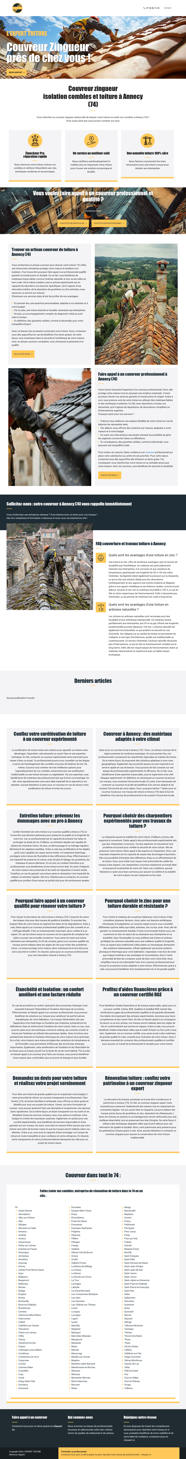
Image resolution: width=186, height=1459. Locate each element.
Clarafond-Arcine (27, 1342)
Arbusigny (23, 1252)
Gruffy (74, 1259)
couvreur (149, 452)
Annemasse (24, 1242)
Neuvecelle (129, 1210)
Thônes (128, 1332)
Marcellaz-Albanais (81, 1336)
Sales (127, 1294)
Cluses (21, 1346)
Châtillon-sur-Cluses (28, 1325)
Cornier (22, 1363)
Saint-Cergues (131, 1256)
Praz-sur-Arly (131, 1238)
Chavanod (23, 1329)
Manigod (75, 1332)
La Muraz (76, 1273)
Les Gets (75, 1297)
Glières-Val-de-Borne (82, 1252)
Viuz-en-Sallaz (131, 1377)
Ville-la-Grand (131, 1370)
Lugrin (74, 1318)
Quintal (128, 1245)
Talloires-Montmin (133, 1325)
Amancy (22, 1231)
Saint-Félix (129, 1259)
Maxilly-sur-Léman (80, 1356)
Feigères (75, 1231)
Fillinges (75, 1242)
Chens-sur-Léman (27, 1332)
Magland (75, 1329)
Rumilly (128, 1252)
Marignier (76, 1342)
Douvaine (76, 1207)
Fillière (74, 1238)
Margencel (76, 1339)
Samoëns (129, 1301)
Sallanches (129, 1297)
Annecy (22, 1238)
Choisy (21, 1339)
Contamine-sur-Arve (28, 1356)
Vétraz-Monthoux (133, 1360)
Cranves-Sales (25, 1367)
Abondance (24, 1214)
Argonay (22, 1263)
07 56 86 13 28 (152, 8)
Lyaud (74, 1322)
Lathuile (75, 1287)
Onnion (128, 1217)
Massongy (76, 1353)
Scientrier (129, 1304)
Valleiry (128, 1349)
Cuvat (21, 1377)
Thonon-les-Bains (133, 1336)
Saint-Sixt (129, 1290)
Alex (20, 1221)
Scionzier (129, 1311)
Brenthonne (24, 1308)
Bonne (21, 1297)
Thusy (127, 1339)
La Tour (75, 1280)
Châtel (21, 1322)
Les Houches (78, 1301)
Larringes (76, 1283)
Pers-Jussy (130, 1231)
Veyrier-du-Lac (131, 1363)
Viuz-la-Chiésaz (132, 1381)
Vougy (127, 1384)
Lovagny (75, 1311)
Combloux (23, 1353)
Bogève (22, 1294)
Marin (74, 1346)
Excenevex (76, 1224)
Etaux (74, 1214)
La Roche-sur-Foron (81, 1276)
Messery (75, 1370)
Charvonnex (24, 1318)
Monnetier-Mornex (80, 1377)
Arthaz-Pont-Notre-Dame (31, 1269)
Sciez (127, 1308)
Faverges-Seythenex (81, 1228)
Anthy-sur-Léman (27, 1245)
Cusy (20, 1374)
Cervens (22, 1311)
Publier (128, 1242)
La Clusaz (76, 1269)
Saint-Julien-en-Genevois (137, 1280)
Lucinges (76, 1315)
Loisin (74, 1308)
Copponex (23, 1360)
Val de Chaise (131, 1346)
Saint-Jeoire (130, 1273)
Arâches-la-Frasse (27, 1249)
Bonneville (23, 1301)
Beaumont (23, 1280)
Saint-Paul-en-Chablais (135, 1283)
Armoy (21, 1266)
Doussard (23, 1388)
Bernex (21, 1287)
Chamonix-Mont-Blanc (29, 1315)
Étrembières (77, 1217)
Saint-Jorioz (130, 1276)
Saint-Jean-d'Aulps (133, 1266)
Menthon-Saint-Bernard (83, 1363)
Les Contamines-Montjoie (84, 1294)
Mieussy (75, 1374)
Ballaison (23, 1276)
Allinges (22, 1224)
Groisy (74, 1256)
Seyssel (128, 1318)
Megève (75, 1360)
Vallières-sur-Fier (133, 1353)
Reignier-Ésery (131, 1249)
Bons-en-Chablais (27, 1304)
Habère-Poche (78, 1263)
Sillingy (128, 1322)
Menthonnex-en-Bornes (83, 1367)
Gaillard (75, 1249)
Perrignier (129, 1228)
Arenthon (23, 1259)
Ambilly (22, 1235)
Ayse (20, 1273)
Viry (126, 1374)
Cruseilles (23, 1370)
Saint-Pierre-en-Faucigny (136, 1287)
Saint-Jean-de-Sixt (133, 1269)
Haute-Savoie (25, 1210)
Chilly (21, 1336)
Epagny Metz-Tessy (81, 1210)
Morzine (75, 1384)
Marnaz (75, 1349)
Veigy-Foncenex (132, 1356)
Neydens (128, 1214)
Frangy (74, 1245)
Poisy (127, 1235)
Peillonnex (129, 1224)
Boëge (21, 1290)
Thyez (127, 1342)
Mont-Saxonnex (79, 1381)
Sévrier (127, 1315)
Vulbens (128, 1388)
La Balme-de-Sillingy (81, 1266)
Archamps (23, 1256)
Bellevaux (23, 1283)
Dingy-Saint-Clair (26, 1381)
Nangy (127, 1207)
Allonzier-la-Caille (27, 1228)
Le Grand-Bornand (80, 1290)
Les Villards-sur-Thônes (83, 1304)
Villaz (127, 1367)
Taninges (129, 1329)
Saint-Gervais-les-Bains (136, 1263)
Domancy (23, 1384)
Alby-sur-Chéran (26, 1217)
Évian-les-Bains (79, 1221)
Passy (127, 1221)
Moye (74, 1388)
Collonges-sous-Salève (30, 1349)
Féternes (75, 1235)
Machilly (75, 1325)
